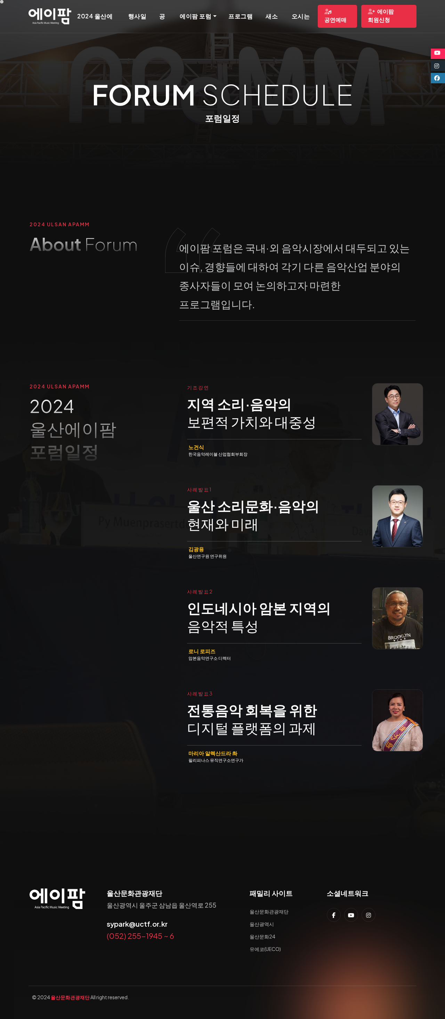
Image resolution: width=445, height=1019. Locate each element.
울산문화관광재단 (269, 911)
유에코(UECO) (265, 949)
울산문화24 (262, 936)
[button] (198, 16)
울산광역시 (262, 924)
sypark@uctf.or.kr (137, 923)
